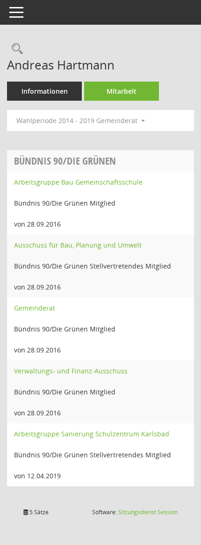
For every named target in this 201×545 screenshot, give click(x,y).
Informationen (45, 91)
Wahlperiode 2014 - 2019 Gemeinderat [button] (77, 120)
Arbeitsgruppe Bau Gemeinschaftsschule (78, 182)
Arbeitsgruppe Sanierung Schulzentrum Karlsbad (91, 433)
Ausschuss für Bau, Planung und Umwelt (78, 245)
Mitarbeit (121, 91)
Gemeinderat (34, 308)
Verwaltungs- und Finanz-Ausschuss (71, 370)
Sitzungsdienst (148, 512)
